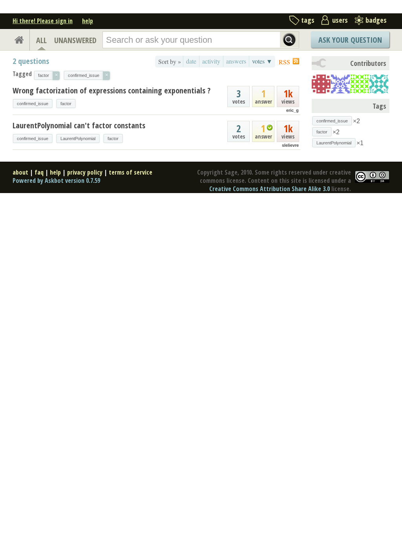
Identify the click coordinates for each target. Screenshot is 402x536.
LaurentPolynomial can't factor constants (79, 125)
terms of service (130, 172)
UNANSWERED (75, 40)
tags (307, 20)
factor (65, 103)
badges (376, 20)
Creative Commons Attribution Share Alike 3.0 (269, 188)
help (87, 20)
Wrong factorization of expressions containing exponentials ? (111, 90)
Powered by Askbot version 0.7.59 (56, 180)
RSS (284, 62)
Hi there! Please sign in (43, 20)
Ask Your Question (350, 40)
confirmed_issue (32, 103)
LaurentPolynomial (77, 138)
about (20, 172)
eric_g (292, 110)
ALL (41, 40)
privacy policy (84, 172)
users (340, 20)
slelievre (290, 145)
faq (39, 172)
